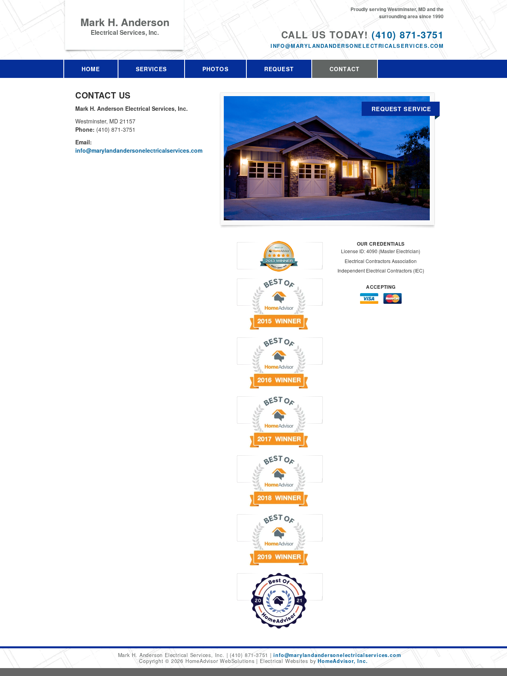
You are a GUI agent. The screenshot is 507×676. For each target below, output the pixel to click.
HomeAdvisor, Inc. (343, 661)
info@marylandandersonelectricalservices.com (357, 45)
